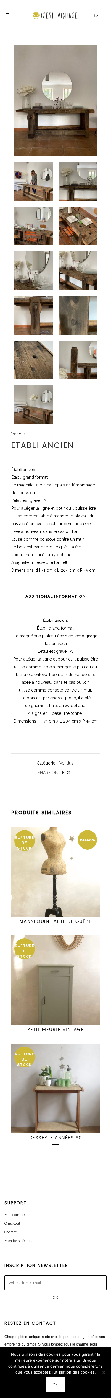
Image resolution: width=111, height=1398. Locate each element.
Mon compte (14, 1214)
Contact (10, 1232)
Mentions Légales (18, 1240)
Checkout (12, 1223)
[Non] (104, 1372)
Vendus (18, 434)
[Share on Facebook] (63, 772)
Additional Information (55, 596)
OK (55, 1384)
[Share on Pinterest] (68, 772)
